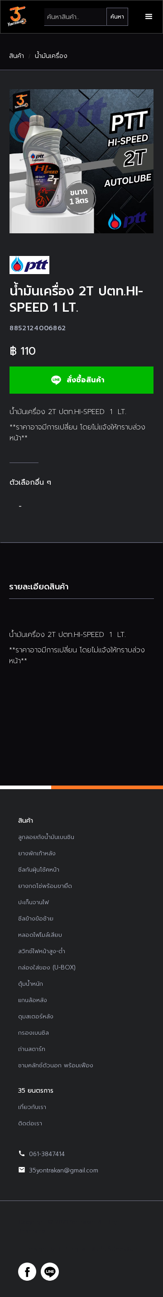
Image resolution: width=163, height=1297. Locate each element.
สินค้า (16, 56)
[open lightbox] (81, 161)
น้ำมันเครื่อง (51, 56)
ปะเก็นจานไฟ (33, 902)
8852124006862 (38, 328)
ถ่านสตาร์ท (31, 1049)
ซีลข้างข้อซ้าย (35, 918)
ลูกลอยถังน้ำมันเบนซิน (46, 837)
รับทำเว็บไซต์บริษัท (114, 1249)
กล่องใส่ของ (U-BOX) (47, 967)
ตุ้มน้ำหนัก (30, 983)
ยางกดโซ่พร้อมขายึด (45, 886)
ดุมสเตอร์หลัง (35, 1016)
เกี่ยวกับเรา (32, 1107)
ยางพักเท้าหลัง (37, 853)
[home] (16, 16)
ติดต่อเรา (30, 1123)
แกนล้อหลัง (32, 1000)
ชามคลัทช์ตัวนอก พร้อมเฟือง (55, 1065)
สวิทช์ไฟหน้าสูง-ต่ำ (41, 951)
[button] (149, 16)
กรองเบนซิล (33, 1032)
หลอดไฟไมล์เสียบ (40, 935)
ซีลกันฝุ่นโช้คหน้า (38, 869)
